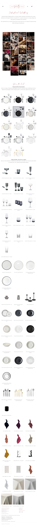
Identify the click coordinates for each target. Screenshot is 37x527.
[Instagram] (19, 512)
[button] (6, 6)
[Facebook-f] (21, 512)
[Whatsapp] (22, 512)
